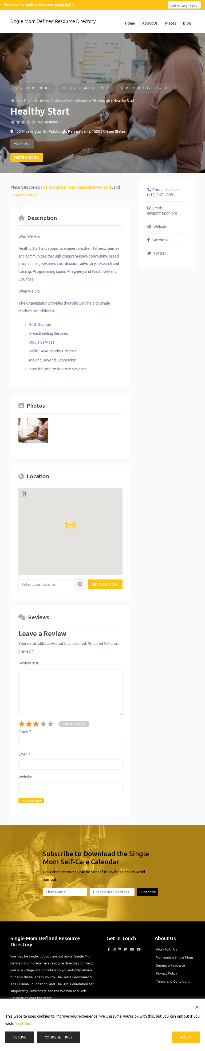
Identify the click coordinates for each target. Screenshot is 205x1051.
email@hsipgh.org (162, 213)
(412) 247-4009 (160, 195)
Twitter (159, 253)
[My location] (80, 584)
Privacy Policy (166, 973)
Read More (24, 1024)
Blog (187, 23)
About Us (150, 23)
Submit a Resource (170, 965)
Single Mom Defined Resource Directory (53, 21)
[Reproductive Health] (122, 88)
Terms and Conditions (173, 981)
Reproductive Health (147, 88)
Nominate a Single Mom (174, 957)
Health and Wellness (88, 88)
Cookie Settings (58, 1037)
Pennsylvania (77, 101)
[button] (70, 525)
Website (25, 777)
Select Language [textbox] (182, 6)
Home (130, 23)
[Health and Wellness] (64, 88)
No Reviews (47, 122)
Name (24, 731)
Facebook (160, 240)
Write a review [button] (26, 157)
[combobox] (184, 5)
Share (23, 143)
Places (170, 23)
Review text (28, 663)
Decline (19, 1037)
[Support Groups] (16, 88)
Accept (186, 1037)
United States (50, 101)
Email (24, 754)
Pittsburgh (101, 101)
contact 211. (64, 4)
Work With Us (166, 949)
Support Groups (36, 88)
